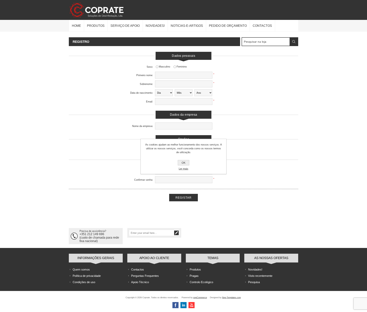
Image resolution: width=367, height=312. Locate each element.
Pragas (194, 275)
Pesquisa (254, 282)
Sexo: (150, 66)
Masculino (164, 66)
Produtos (195, 269)
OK (183, 162)
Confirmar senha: (143, 179)
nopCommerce (200, 297)
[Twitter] (183, 305)
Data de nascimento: (141, 92)
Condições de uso (84, 282)
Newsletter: (147, 148)
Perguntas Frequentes (145, 275)
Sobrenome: (146, 84)
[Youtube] (191, 305)
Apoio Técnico (140, 282)
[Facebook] (175, 305)
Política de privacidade (87, 275)
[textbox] (266, 42)
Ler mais (183, 168)
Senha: (149, 171)
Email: (149, 101)
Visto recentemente (260, 275)
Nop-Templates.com (231, 297)
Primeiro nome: (144, 75)
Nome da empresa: (142, 126)
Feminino (182, 66)
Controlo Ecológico (201, 282)
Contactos (137, 269)
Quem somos (81, 269)
